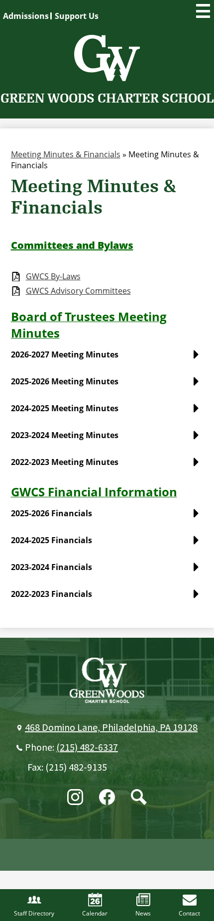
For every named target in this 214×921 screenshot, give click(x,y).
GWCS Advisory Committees (78, 291)
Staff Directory (34, 913)
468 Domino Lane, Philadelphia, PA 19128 (111, 728)
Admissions (26, 15)
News (143, 913)
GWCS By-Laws (53, 276)
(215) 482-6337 (87, 748)
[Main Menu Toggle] (203, 11)
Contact (189, 913)
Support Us (77, 15)
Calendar (94, 913)
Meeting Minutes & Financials (65, 154)
